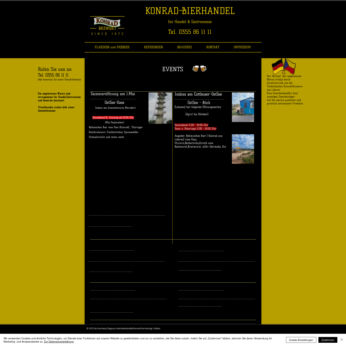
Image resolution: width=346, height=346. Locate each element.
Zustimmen (327, 340)
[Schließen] (342, 340)
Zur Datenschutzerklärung (59, 341)
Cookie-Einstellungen (301, 340)
